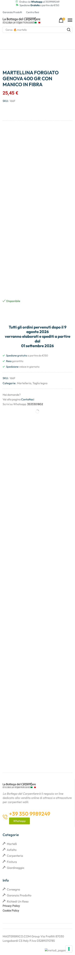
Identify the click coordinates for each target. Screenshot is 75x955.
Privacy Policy (11, 906)
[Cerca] (68, 30)
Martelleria (24, 383)
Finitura (12, 862)
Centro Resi (32, 12)
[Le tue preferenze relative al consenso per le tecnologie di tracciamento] (69, 949)
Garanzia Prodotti (12, 12)
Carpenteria (15, 855)
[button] (62, 20)
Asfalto (12, 850)
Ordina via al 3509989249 (39, 1)
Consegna (13, 889)
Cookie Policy (11, 910)
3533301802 (35, 404)
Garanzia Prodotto (19, 895)
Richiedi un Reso (18, 901)
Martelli (12, 844)
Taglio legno (39, 383)
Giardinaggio (15, 868)
